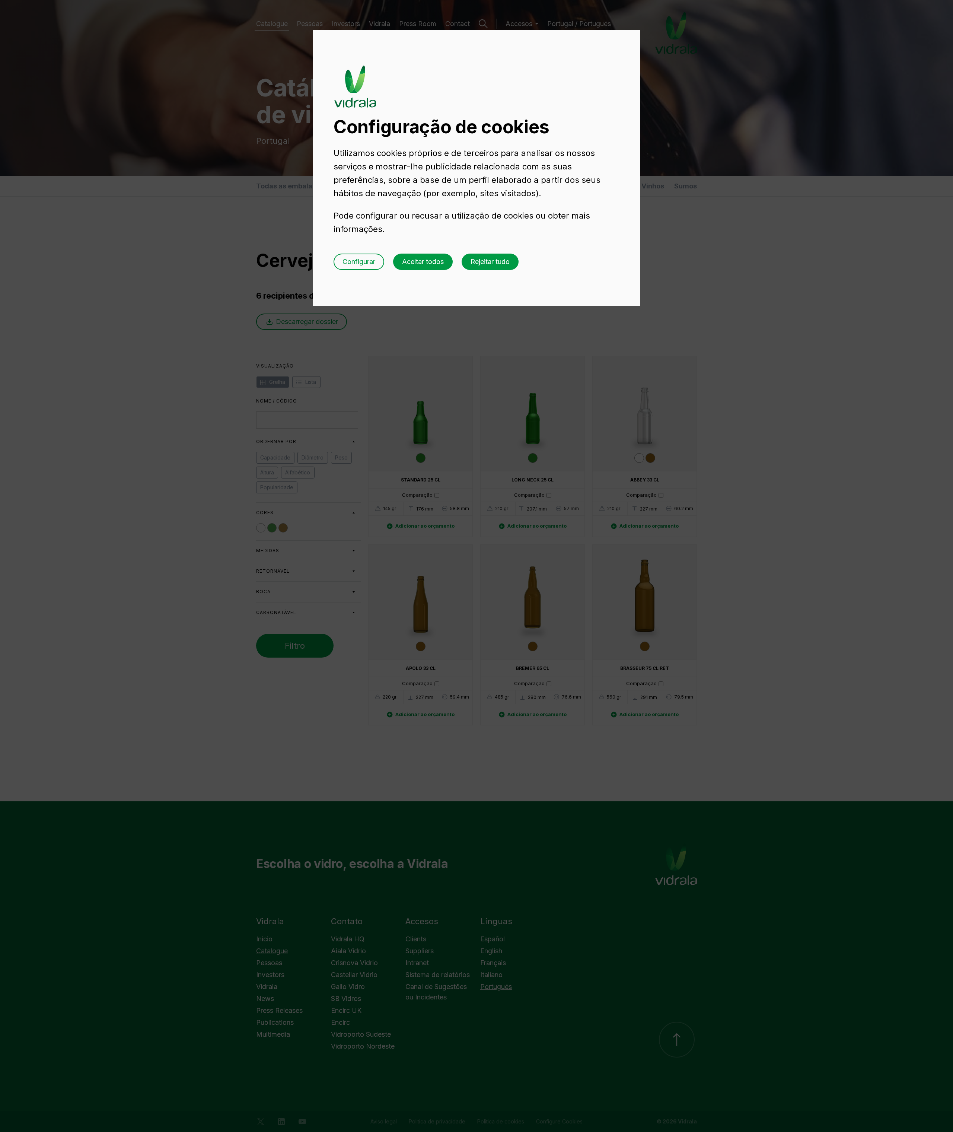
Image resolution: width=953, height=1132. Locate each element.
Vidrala (355, 79)
